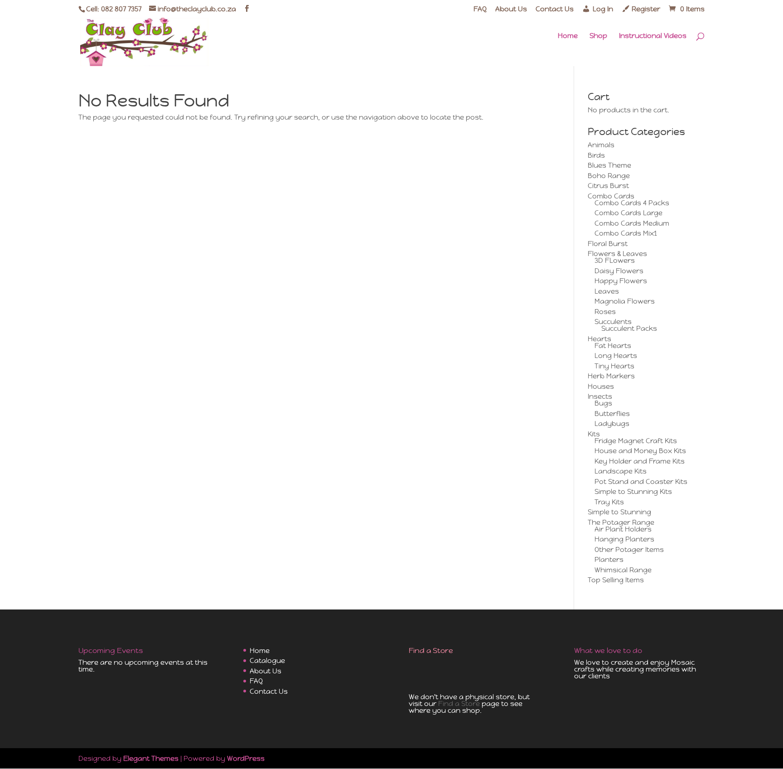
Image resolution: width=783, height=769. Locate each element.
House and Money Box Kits (640, 450)
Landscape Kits (620, 471)
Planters (609, 559)
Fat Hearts (612, 345)
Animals (601, 144)
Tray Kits (609, 502)
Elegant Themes (151, 758)
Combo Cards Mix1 (625, 233)
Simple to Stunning (619, 512)
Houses (601, 386)
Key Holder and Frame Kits (639, 461)
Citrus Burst (608, 185)
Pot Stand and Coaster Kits (640, 481)
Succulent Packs (629, 328)
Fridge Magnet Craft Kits (635, 440)
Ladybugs (611, 423)
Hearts (599, 338)
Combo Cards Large (628, 212)
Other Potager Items (629, 549)
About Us (511, 9)
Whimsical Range (623, 570)
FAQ (480, 9)
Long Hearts (615, 355)
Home (568, 36)
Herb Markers (611, 376)
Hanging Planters (624, 539)
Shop (598, 36)
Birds (596, 155)
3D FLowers (614, 260)
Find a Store (459, 703)
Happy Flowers (620, 280)
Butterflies (612, 413)
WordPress (246, 758)
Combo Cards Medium (631, 223)
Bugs (603, 403)
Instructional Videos (652, 36)
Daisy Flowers (618, 270)
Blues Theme (609, 165)
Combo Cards (611, 196)
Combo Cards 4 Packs (631, 202)
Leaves (606, 291)
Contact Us (555, 9)
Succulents (613, 321)
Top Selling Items (616, 580)
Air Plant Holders (623, 529)
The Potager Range (621, 522)
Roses (605, 311)
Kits (594, 434)
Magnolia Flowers (624, 301)
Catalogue (267, 660)
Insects (600, 396)
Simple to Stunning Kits (633, 491)
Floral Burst (608, 243)
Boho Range (609, 175)
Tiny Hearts (614, 366)
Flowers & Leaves (617, 253)
